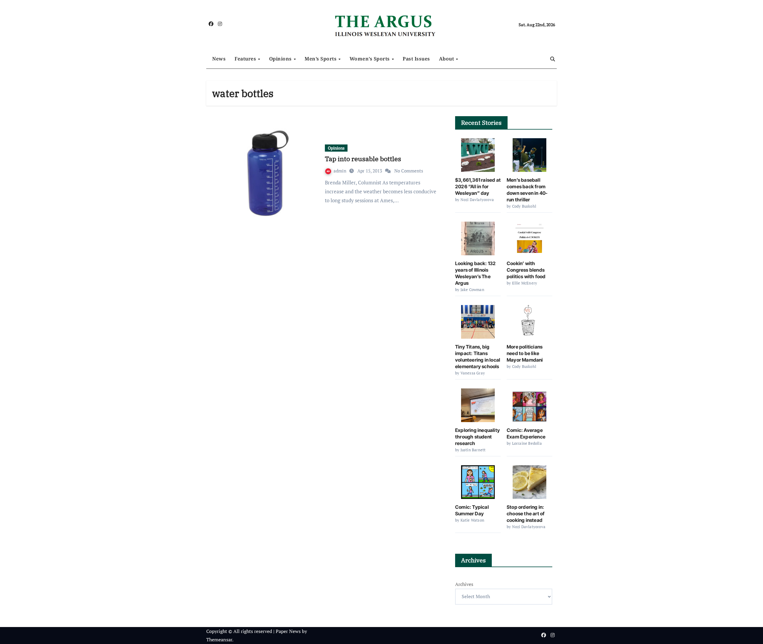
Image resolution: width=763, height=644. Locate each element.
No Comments (408, 171)
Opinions (281, 58)
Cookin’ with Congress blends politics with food (526, 269)
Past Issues (416, 58)
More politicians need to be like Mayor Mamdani (525, 353)
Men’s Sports (321, 58)
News (219, 58)
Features (246, 58)
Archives (464, 584)
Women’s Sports (370, 58)
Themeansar (219, 639)
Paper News (288, 631)
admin (341, 171)
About (447, 58)
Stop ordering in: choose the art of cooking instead (526, 513)
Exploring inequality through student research (477, 436)
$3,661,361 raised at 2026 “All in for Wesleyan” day (478, 186)
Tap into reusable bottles (363, 158)
